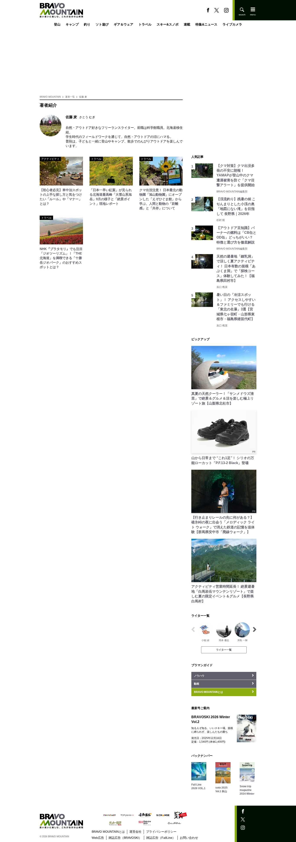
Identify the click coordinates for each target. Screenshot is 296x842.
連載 (187, 24)
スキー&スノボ (168, 24)
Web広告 (98, 837)
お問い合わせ (189, 837)
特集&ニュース (206, 24)
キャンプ (72, 24)
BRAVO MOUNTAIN (50, 96)
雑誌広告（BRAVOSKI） (125, 837)
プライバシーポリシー (161, 831)
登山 (57, 24)
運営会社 (135, 831)
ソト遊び (102, 24)
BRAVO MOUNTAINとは (108, 831)
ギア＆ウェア (123, 24)
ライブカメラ (232, 24)
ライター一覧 (224, 649)
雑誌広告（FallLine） (160, 837)
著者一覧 (70, 96)
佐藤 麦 (83, 96)
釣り (87, 24)
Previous (193, 629)
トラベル (144, 24)
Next (254, 629)
